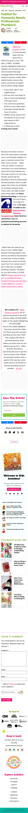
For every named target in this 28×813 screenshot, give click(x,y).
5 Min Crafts (14, 801)
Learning (14, 788)
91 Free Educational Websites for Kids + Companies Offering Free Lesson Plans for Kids (15, 513)
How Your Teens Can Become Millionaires (18, 581)
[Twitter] (18, 493)
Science (14, 792)
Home (2, 10)
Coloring (14, 781)
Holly (9, 28)
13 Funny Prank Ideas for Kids (15, 529)
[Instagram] (6, 493)
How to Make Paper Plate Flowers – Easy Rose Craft (14, 506)
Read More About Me (14, 489)
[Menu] (26, 6)
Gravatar (13, 684)
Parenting (14, 795)
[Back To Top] (4, 731)
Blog (6, 10)
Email (3, 676)
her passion (18, 10)
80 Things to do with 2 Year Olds (16, 517)
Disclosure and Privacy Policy (8, 811)
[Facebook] (14, 493)
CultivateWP (23, 811)
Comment (5, 650)
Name (3, 670)
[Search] (23, 6)
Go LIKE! (19, 368)
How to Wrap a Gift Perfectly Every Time (20, 563)
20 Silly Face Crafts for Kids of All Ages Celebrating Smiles (20, 549)
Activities (14, 778)
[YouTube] (10, 493)
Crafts (14, 785)
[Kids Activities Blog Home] (7, 6)
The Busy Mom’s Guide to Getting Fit (19, 597)
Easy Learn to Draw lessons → (18, 2)
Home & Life (11, 10)
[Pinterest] (21, 493)
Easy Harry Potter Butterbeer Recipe (15, 524)
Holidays (14, 798)
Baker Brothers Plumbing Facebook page (13, 213)
